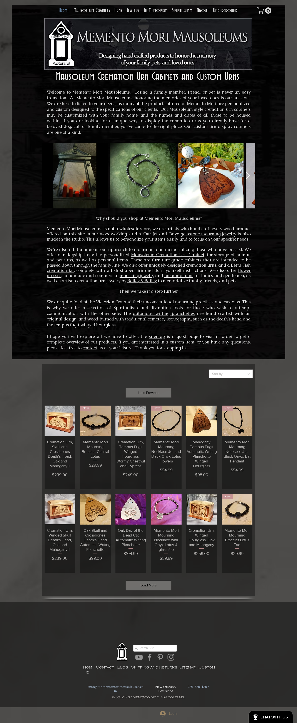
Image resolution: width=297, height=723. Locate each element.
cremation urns (201, 265)
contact (90, 348)
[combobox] (231, 374)
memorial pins (178, 275)
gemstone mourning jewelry (208, 234)
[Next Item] (247, 176)
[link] (265, 10)
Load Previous (148, 393)
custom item (182, 342)
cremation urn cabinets (227, 109)
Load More (148, 585)
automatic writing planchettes (164, 313)
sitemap (157, 336)
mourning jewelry (137, 275)
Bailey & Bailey (142, 281)
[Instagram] (170, 657)
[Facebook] (149, 657)
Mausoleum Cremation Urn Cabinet (167, 255)
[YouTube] (138, 657)
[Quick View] (60, 421)
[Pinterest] (160, 657)
